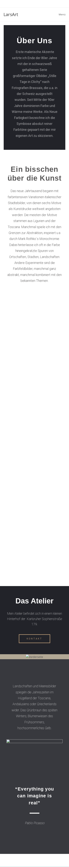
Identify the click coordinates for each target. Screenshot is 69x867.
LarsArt (10, 14)
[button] (34, 638)
